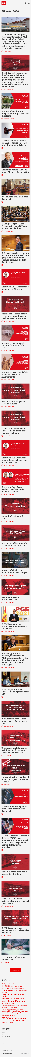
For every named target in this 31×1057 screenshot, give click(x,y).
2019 (4, 986)
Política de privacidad (7, 1050)
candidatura (13, 990)
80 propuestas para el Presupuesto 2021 (12, 598)
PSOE (12, 1015)
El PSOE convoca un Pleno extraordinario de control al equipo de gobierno (14, 430)
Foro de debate (19, 998)
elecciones (5, 997)
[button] (25, 3)
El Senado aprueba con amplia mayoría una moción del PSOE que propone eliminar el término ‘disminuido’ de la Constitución (15, 257)
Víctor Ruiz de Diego (7, 1022)
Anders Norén (26, 1053)
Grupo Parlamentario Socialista (8, 1005)
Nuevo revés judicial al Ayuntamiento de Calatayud (14, 571)
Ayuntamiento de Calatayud (18, 988)
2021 (12, 986)
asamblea (20, 986)
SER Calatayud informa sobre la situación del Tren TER (15, 544)
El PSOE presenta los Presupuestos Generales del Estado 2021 (14, 626)
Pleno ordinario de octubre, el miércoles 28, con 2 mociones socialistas (15, 779)
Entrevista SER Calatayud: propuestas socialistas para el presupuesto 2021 (15, 460)
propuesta (18, 1013)
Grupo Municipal (16, 1000)
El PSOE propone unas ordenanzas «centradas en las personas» (15, 930)
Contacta (4, 1044)
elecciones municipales (8, 998)
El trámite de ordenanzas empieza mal (13, 958)
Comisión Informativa (22, 990)
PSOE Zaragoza (6, 1036)
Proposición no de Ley (8, 1013)
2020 (8, 986)
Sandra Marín (22, 1018)
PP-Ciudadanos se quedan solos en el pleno (13, 402)
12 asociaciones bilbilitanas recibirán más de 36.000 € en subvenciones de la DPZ (15, 750)
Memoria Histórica (7, 1007)
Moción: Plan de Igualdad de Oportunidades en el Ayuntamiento (15, 374)
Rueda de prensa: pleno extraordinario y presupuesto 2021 (15, 691)
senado (4, 1021)
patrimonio (13, 1009)
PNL (22, 1011)
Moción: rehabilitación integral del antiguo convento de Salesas (15, 113)
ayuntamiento (7, 988)
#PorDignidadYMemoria (8, 984)
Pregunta (26, 1011)
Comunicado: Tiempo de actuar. (13, 517)
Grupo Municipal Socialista (9, 1003)
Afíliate (3, 1047)
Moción (17, 1007)
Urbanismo (13, 1021)
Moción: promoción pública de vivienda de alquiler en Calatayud (14, 808)
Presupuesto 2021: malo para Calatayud (15, 198)
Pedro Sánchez (20, 1009)
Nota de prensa (6, 1009)
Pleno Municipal (14, 1011)
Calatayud (6, 990)
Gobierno (4, 1001)
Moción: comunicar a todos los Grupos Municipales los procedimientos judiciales (14, 142)
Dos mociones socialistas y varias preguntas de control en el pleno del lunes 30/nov (15, 316)
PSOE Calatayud (9, 1018)
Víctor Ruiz (20, 1020)
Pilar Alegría (5, 1011)
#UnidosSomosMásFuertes (20, 983)
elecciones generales (15, 997)
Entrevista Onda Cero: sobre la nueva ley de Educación (15, 288)
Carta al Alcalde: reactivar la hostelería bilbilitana (14, 873)
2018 (28, 983)
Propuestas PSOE (6, 1015)
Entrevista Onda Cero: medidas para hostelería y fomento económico (14, 489)
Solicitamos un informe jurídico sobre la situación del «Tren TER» (15, 901)
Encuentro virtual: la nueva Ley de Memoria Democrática (15, 171)
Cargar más (15, 970)
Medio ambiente (23, 1005)
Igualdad (17, 1005)
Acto (16, 986)
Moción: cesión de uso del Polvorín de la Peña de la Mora (13, 345)
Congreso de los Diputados (13, 994)
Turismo (8, 1020)
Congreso (4, 992)
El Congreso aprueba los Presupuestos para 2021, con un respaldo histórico (14, 226)
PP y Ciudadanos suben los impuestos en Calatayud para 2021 (15, 721)
